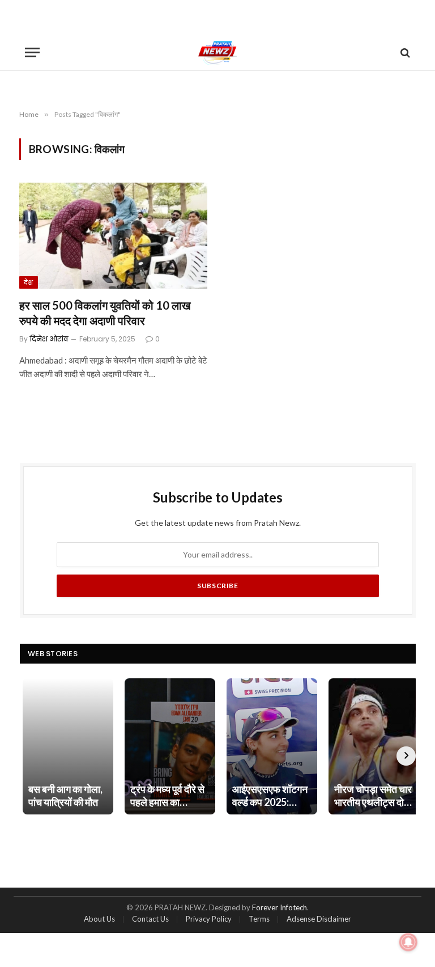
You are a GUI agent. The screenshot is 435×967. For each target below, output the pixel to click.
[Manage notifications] (408, 942)
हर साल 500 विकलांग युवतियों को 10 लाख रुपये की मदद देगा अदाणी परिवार (105, 312)
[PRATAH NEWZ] (217, 52)
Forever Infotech (279, 907)
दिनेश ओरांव (49, 339)
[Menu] (32, 52)
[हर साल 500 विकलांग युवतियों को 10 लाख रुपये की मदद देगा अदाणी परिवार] (113, 236)
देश (28, 282)
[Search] (404, 52)
